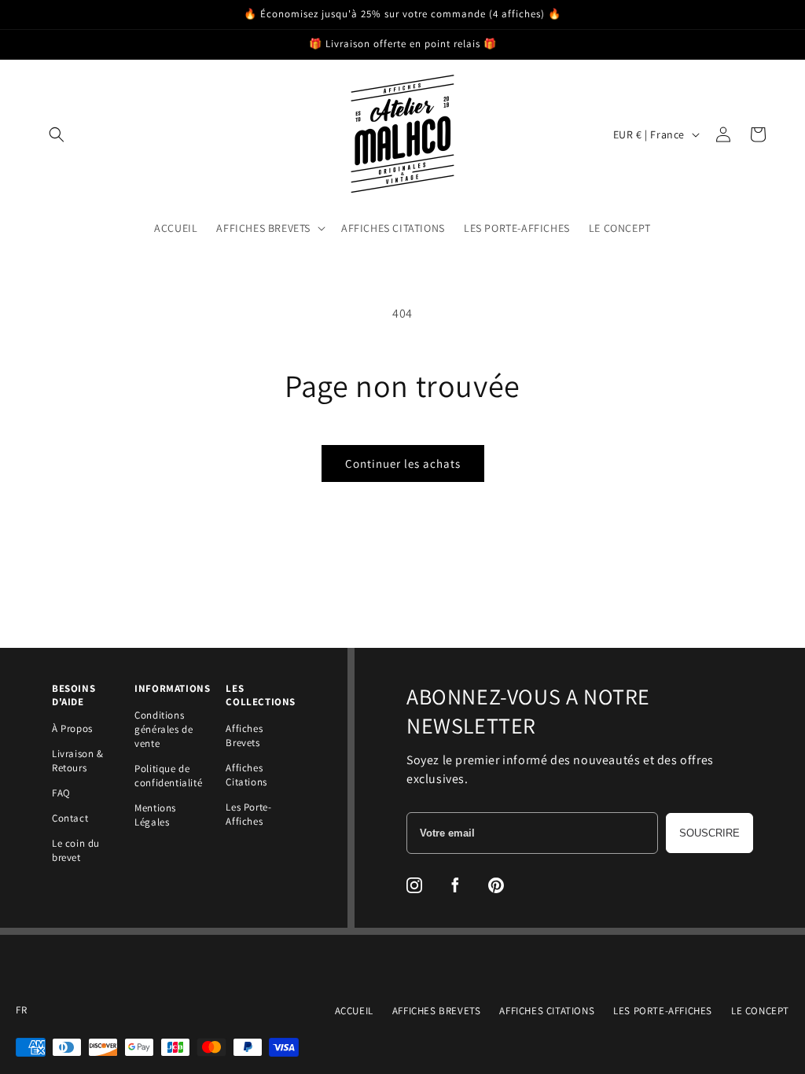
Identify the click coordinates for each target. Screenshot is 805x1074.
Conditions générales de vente (163, 729)
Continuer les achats (403, 463)
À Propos (72, 728)
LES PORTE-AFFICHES (662, 1010)
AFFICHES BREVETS (436, 1010)
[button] (56, 134)
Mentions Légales (155, 815)
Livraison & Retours (78, 760)
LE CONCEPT (760, 1010)
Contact (70, 818)
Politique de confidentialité (168, 775)
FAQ (61, 793)
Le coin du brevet (76, 850)
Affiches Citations (246, 775)
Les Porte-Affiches (248, 814)
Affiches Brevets (244, 735)
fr (21, 1010)
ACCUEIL (354, 1010)
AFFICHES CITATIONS (546, 1010)
